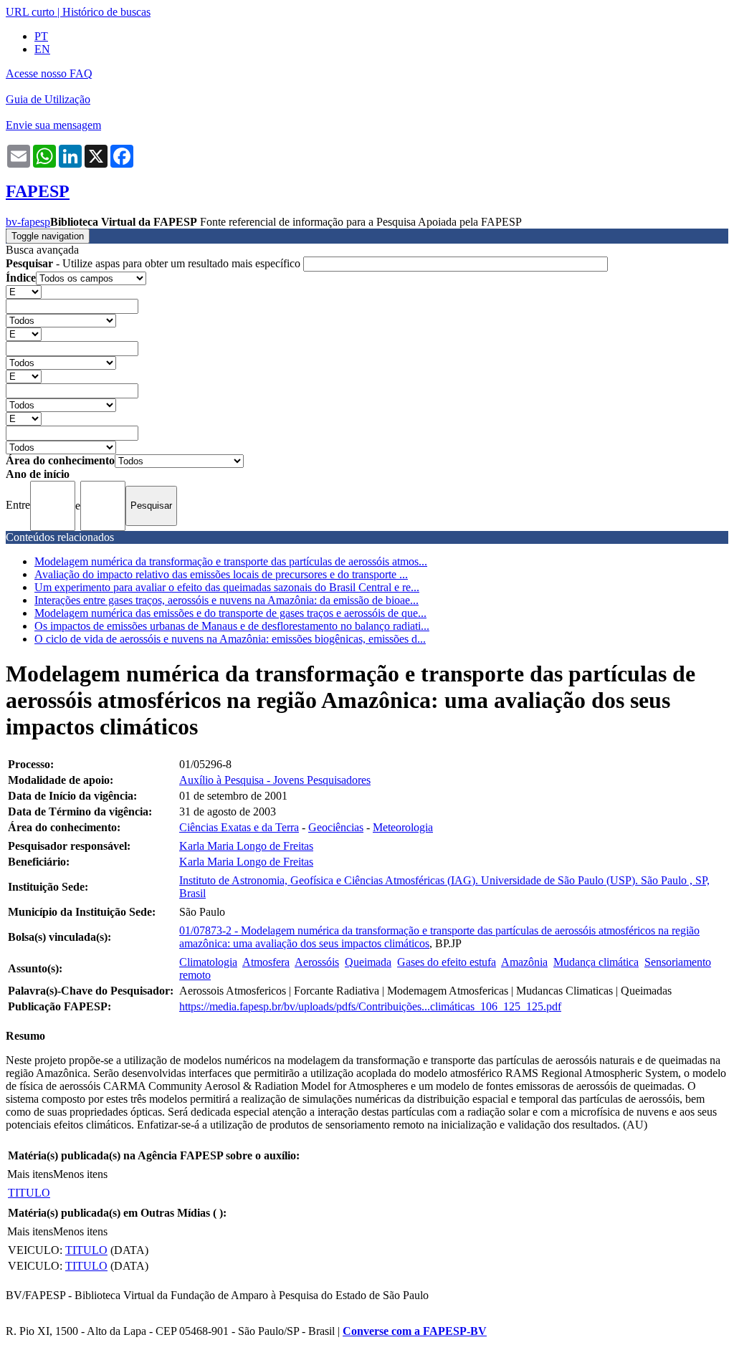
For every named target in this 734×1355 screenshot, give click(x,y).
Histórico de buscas (106, 12)
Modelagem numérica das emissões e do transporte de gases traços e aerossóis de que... (230, 613)
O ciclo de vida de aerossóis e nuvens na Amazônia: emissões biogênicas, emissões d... (230, 639)
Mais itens (30, 1174)
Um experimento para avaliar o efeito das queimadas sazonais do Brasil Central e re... (226, 587)
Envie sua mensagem (53, 125)
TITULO (29, 1193)
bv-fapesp (28, 222)
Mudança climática (596, 962)
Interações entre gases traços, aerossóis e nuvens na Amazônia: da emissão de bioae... (226, 600)
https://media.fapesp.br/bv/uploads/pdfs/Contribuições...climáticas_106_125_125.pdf (370, 1006)
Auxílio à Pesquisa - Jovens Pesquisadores (275, 780)
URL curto (30, 12)
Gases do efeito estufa (446, 962)
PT (41, 36)
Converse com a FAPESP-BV (415, 1331)
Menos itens (80, 1174)
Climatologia (208, 962)
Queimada (368, 962)
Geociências (335, 827)
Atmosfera (266, 962)
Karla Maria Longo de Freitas (246, 846)
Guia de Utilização (48, 99)
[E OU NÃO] (24, 291)
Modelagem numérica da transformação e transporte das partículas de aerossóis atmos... (230, 561)
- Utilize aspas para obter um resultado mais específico (154, 263)
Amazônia (524, 962)
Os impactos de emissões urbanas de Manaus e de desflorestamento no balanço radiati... (231, 626)
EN (42, 49)
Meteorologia (403, 827)
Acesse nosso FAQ (49, 73)
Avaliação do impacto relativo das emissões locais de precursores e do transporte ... (221, 574)
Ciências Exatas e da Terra (239, 827)
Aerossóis (317, 962)
